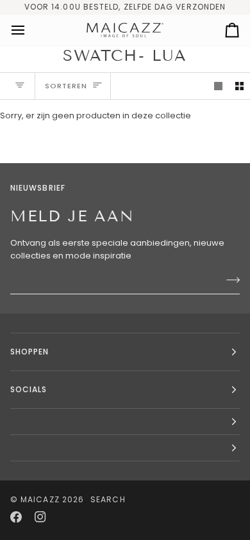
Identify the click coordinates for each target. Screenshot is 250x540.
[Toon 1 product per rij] (218, 86)
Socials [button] (28, 389)
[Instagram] (40, 517)
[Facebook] (16, 517)
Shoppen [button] (29, 351)
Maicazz (40, 499)
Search (107, 499)
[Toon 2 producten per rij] (239, 86)
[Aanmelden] (229, 279)
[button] (125, 422)
